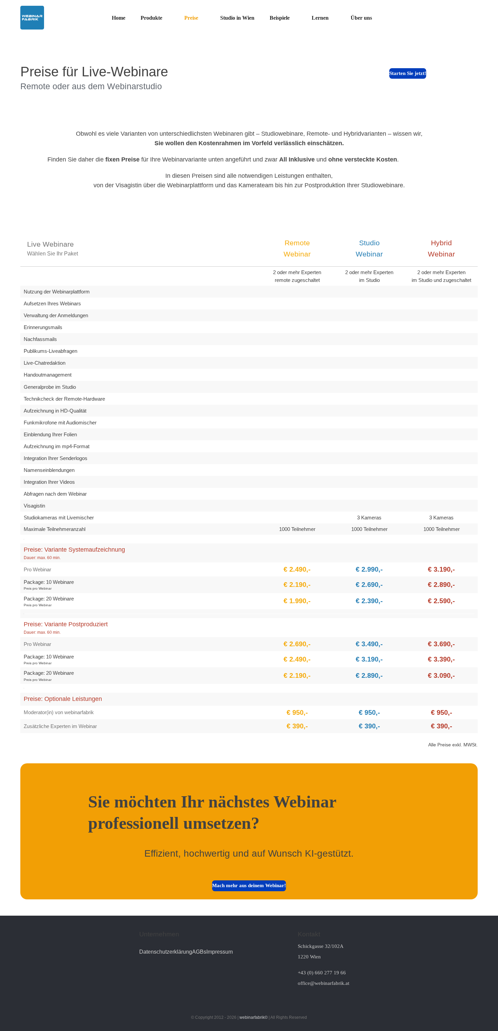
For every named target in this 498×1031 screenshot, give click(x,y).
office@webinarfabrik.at (323, 983)
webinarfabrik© (254, 1017)
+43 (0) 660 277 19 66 (322, 972)
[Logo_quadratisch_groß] (32, 8)
